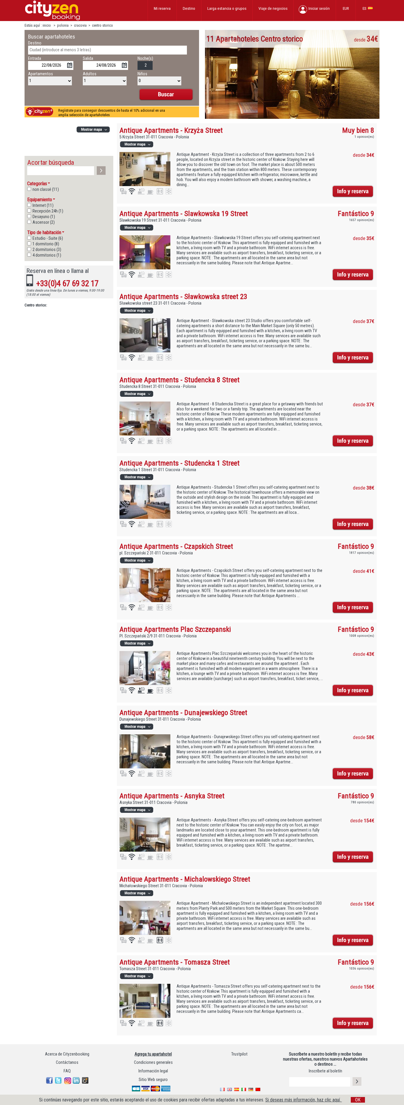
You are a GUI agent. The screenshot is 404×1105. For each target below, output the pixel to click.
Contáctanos (67, 1062)
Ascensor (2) (44, 222)
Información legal (153, 1071)
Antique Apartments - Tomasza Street (174, 962)
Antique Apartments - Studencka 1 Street (179, 463)
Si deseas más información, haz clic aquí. (303, 1100)
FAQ (67, 1071)
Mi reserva (162, 8)
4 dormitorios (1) (47, 255)
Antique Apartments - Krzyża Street (171, 130)
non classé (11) (46, 189)
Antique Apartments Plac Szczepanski (175, 629)
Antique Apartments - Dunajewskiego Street (183, 712)
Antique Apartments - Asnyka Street (171, 795)
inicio (47, 25)
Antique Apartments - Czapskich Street (176, 546)
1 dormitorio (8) (46, 244)
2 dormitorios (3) (47, 249)
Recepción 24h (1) (48, 211)
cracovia (80, 25)
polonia (63, 25)
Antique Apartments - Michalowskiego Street (184, 879)
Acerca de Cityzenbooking (67, 1054)
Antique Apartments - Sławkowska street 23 (183, 296)
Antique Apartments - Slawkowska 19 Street (183, 213)
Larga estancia (226, 8)
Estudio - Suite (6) (48, 238)
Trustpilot (239, 1054)
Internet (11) (43, 205)
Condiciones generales (153, 1062)
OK (358, 1100)
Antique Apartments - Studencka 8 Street (179, 379)
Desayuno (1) (44, 216)
